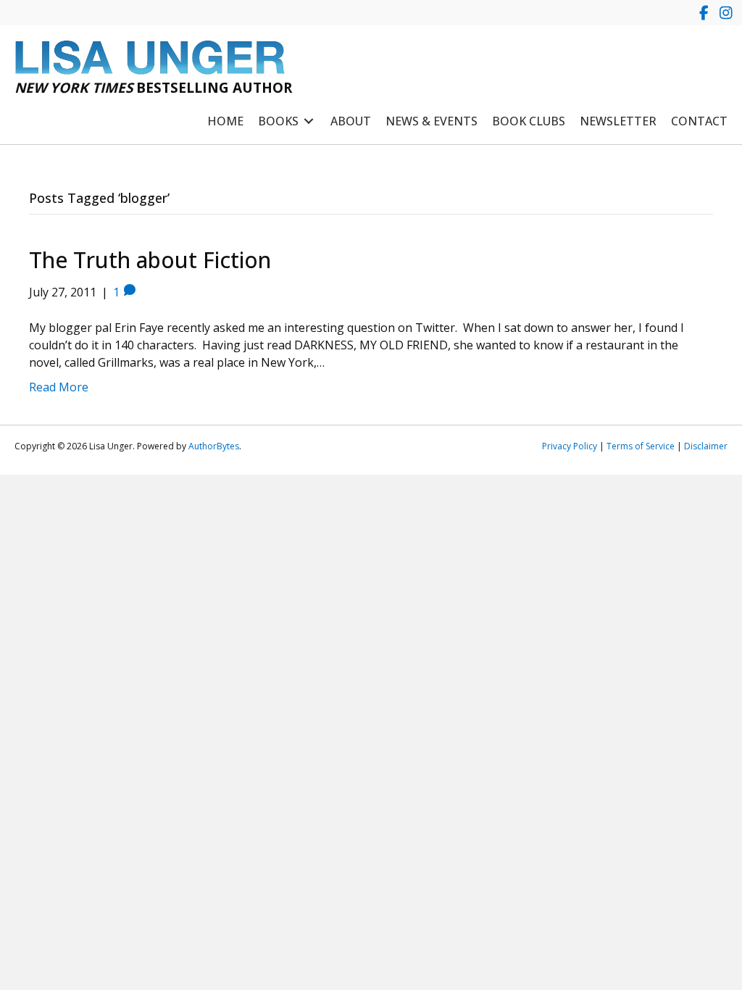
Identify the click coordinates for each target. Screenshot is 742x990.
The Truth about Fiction (150, 260)
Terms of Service (640, 446)
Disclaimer (706, 446)
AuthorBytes (213, 446)
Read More (58, 387)
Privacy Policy (569, 446)
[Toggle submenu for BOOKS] (308, 121)
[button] (704, 13)
